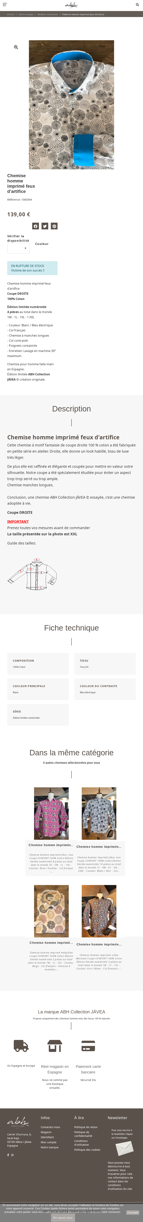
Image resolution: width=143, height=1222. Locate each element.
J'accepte (132, 1212)
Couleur (42, 244)
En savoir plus (63, 1217)
